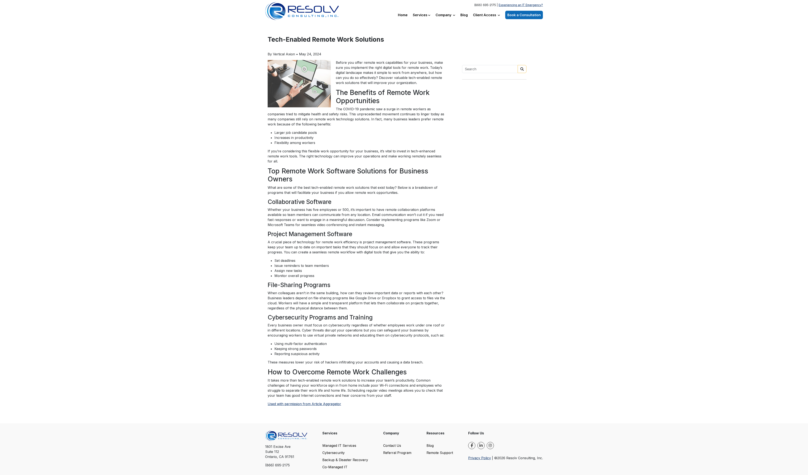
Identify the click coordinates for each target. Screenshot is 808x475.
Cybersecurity (333, 453)
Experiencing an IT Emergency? (521, 5)
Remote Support (440, 453)
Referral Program (397, 453)
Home (403, 15)
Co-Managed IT (334, 467)
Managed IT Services (339, 445)
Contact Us (392, 445)
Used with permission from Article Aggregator (304, 404)
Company (444, 15)
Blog (464, 15)
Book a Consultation (524, 15)
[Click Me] (471, 445)
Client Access (485, 15)
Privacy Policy (479, 458)
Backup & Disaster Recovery (345, 460)
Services (420, 15)
